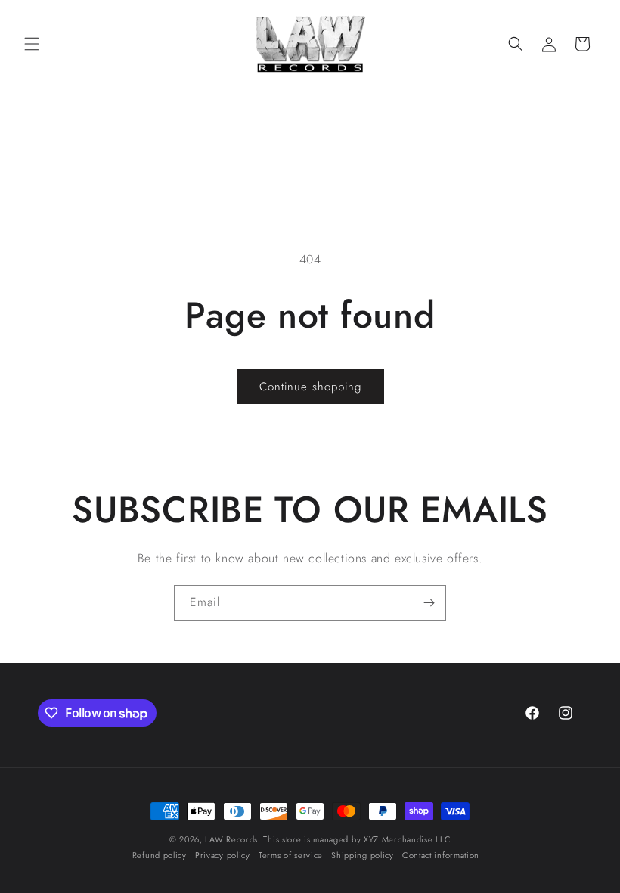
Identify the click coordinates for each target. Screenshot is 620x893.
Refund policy (159, 855)
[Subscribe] (428, 603)
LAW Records (231, 839)
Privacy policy (222, 855)
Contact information (440, 855)
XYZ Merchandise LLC (407, 839)
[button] (31, 44)
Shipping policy (362, 855)
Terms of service (291, 855)
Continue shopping (310, 386)
